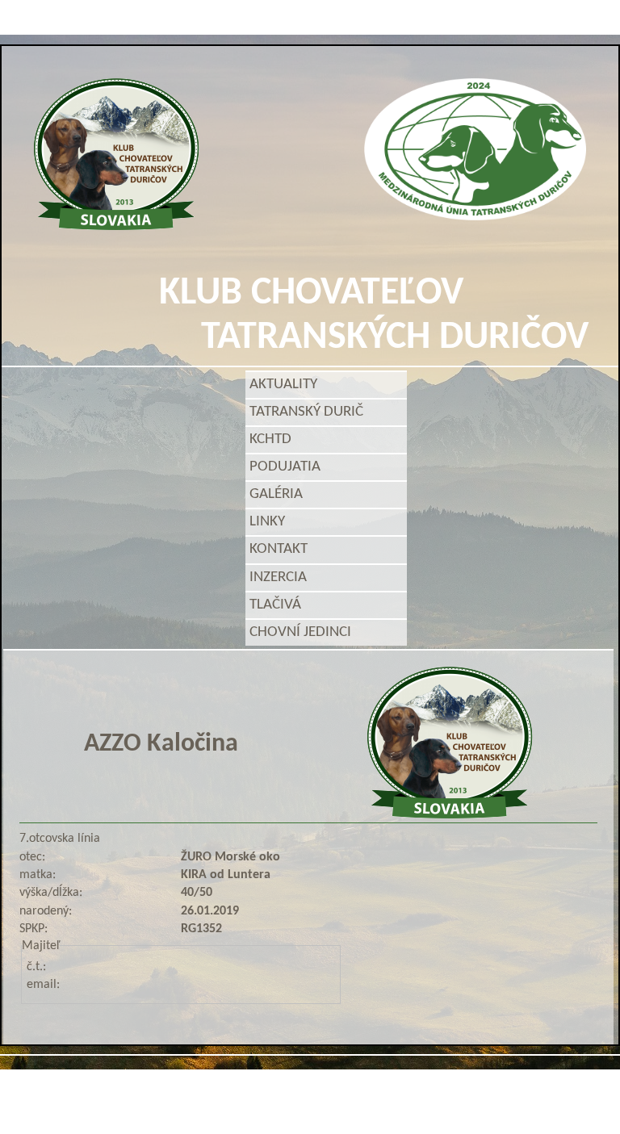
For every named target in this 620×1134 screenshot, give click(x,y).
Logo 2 (475, 149)
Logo (116, 154)
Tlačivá (275, 605)
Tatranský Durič (309, 412)
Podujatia (288, 467)
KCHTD (273, 439)
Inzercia (278, 577)
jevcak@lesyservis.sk (496, 1075)
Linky (267, 521)
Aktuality (283, 384)
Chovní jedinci (300, 632)
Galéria (279, 494)
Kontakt (278, 549)
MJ (288, 1104)
